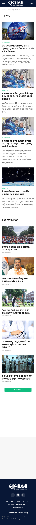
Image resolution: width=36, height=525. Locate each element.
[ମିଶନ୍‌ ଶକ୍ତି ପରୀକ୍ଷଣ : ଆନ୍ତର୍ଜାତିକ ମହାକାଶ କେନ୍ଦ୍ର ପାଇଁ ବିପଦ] (18, 176)
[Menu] (3, 3)
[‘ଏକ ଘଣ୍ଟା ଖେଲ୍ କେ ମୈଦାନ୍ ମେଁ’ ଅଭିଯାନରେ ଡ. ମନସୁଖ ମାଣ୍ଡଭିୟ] (18, 298)
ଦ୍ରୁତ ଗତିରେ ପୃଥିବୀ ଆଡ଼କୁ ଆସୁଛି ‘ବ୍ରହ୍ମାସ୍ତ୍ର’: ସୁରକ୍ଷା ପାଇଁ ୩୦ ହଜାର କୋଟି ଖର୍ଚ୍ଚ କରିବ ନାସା (18, 48)
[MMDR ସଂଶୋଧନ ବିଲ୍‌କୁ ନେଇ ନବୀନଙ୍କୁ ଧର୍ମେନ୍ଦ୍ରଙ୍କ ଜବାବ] (18, 266)
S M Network (26, 517)
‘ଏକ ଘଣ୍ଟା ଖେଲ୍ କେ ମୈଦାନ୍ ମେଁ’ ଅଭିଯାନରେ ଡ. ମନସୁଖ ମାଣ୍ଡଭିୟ (16, 311)
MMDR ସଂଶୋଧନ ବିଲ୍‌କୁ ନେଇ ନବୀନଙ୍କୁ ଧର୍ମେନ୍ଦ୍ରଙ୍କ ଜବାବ (15, 280)
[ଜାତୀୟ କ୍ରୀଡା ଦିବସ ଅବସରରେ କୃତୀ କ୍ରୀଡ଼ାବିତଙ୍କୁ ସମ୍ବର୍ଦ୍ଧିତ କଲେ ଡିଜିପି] (18, 364)
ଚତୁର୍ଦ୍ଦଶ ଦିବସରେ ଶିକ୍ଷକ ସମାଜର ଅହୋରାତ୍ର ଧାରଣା (16, 248)
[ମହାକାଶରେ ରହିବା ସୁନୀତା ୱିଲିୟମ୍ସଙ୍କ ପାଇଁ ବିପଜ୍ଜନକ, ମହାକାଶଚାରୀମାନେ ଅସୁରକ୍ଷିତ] (18, 78)
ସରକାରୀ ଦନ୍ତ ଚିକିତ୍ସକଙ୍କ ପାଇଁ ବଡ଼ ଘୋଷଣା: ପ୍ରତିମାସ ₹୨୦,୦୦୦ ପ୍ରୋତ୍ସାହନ (16, 344)
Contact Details (21, 501)
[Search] (26, 3)
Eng (31, 3)
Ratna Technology (15, 519)
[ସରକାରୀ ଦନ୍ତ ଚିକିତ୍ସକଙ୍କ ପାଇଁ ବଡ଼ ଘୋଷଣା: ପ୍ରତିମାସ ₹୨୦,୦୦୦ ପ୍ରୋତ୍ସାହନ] (18, 330)
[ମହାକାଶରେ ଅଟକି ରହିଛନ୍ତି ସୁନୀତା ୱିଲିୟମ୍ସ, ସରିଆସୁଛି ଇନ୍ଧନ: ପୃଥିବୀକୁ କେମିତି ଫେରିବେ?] (18, 126)
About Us (9, 501)
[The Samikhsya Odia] (16, 3)
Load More (17, 389)
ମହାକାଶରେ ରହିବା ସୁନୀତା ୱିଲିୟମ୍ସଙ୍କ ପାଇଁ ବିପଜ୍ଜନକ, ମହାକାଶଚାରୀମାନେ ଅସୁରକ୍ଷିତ (17, 96)
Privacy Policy (22, 504)
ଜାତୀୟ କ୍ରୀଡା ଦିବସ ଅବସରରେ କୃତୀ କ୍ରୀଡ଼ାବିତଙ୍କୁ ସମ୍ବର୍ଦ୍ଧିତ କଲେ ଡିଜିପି (17, 377)
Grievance (10, 504)
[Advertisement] (18, 414)
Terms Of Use (18, 507)
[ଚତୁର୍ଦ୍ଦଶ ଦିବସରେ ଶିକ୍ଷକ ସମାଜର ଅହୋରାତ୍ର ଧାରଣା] (18, 235)
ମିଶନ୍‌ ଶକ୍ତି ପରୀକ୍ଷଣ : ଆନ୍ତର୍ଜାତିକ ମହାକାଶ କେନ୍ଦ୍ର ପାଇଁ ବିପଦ (15, 192)
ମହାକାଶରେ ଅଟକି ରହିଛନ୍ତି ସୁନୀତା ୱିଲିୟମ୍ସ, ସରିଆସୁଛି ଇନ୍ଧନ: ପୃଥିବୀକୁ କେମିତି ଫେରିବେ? (17, 144)
